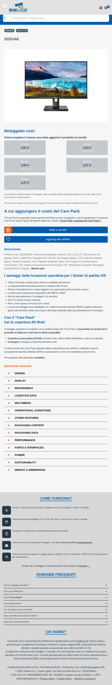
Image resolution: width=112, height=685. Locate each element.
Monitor (22, 30)
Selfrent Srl (82, 641)
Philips (9, 30)
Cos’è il (13, 597)
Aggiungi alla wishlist (58, 239)
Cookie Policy (64, 678)
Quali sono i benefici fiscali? (16, 622)
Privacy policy (47, 678)
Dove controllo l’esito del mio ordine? (21, 616)
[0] (106, 8)
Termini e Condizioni (85, 678)
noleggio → (84, 566)
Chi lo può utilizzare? (13, 591)
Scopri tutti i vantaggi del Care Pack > (80, 220)
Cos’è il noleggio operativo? (16, 585)
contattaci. (39, 357)
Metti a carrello (57, 229)
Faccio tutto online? (13, 603)
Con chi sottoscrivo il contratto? (18, 609)
